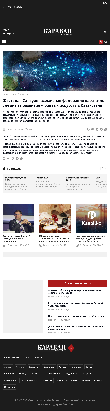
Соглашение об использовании (79, 400)
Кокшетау (62, 380)
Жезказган (9, 387)
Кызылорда (10, 380)
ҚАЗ (105, 3)
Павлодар (76, 367)
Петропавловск (29, 380)
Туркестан (46, 380)
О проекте (27, 357)
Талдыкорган (71, 373)
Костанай (9, 373)
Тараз (89, 367)
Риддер (86, 380)
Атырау (22, 373)
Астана (8, 367)
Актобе (62, 367)
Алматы (20, 367)
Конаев (98, 380)
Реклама (39, 357)
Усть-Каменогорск (50, 373)
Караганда (48, 367)
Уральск (87, 373)
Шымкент (34, 367)
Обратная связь (11, 357)
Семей (74, 380)
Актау (34, 373)
